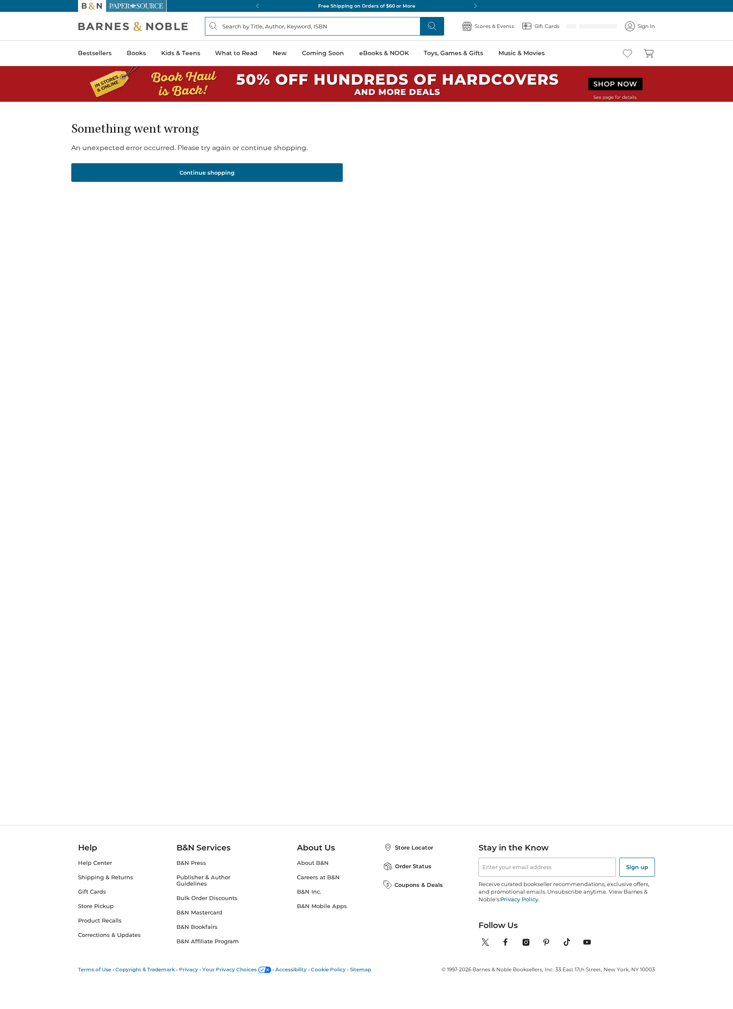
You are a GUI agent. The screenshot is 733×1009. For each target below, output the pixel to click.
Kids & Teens (180, 53)
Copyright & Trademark (145, 969)
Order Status (413, 866)
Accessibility (291, 969)
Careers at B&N (318, 877)
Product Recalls (100, 920)
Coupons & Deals (418, 884)
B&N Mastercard (199, 912)
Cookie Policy (328, 969)
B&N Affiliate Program (207, 941)
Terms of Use (94, 969)
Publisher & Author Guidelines (203, 880)
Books (136, 53)
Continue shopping (207, 172)
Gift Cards (92, 892)
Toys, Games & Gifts (453, 53)
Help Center (95, 863)
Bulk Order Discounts (207, 898)
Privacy (188, 969)
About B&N (313, 863)
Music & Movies (521, 53)
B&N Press (191, 863)
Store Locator (414, 847)
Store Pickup (96, 906)
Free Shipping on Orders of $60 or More (366, 6)
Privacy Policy (519, 899)
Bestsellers (95, 53)
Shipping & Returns (105, 877)
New (280, 53)
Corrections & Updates (109, 935)
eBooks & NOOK (384, 53)
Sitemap (360, 969)
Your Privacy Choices (229, 969)
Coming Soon (323, 53)
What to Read (236, 53)
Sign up (637, 867)
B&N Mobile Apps (322, 906)
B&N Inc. (309, 892)
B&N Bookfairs (197, 927)
